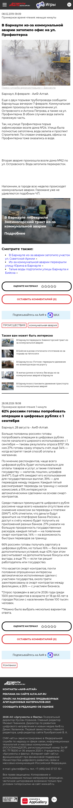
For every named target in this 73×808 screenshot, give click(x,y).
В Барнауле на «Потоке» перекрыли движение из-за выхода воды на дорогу (41, 363)
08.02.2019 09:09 (11, 13)
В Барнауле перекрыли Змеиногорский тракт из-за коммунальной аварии (30, 221)
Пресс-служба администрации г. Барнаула (29, 87)
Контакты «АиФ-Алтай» (20, 689)
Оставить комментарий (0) (37, 299)
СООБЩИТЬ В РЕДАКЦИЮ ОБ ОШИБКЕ (28, 706)
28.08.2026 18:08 (11, 403)
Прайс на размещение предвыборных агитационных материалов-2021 (30, 700)
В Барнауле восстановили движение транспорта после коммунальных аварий (42, 385)
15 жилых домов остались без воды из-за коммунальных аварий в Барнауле (37, 374)
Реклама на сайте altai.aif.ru (24, 694)
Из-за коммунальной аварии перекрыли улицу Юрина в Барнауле (36, 263)
